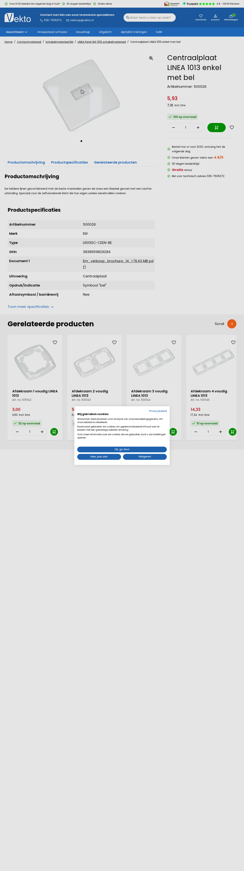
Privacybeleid (158, 411)
